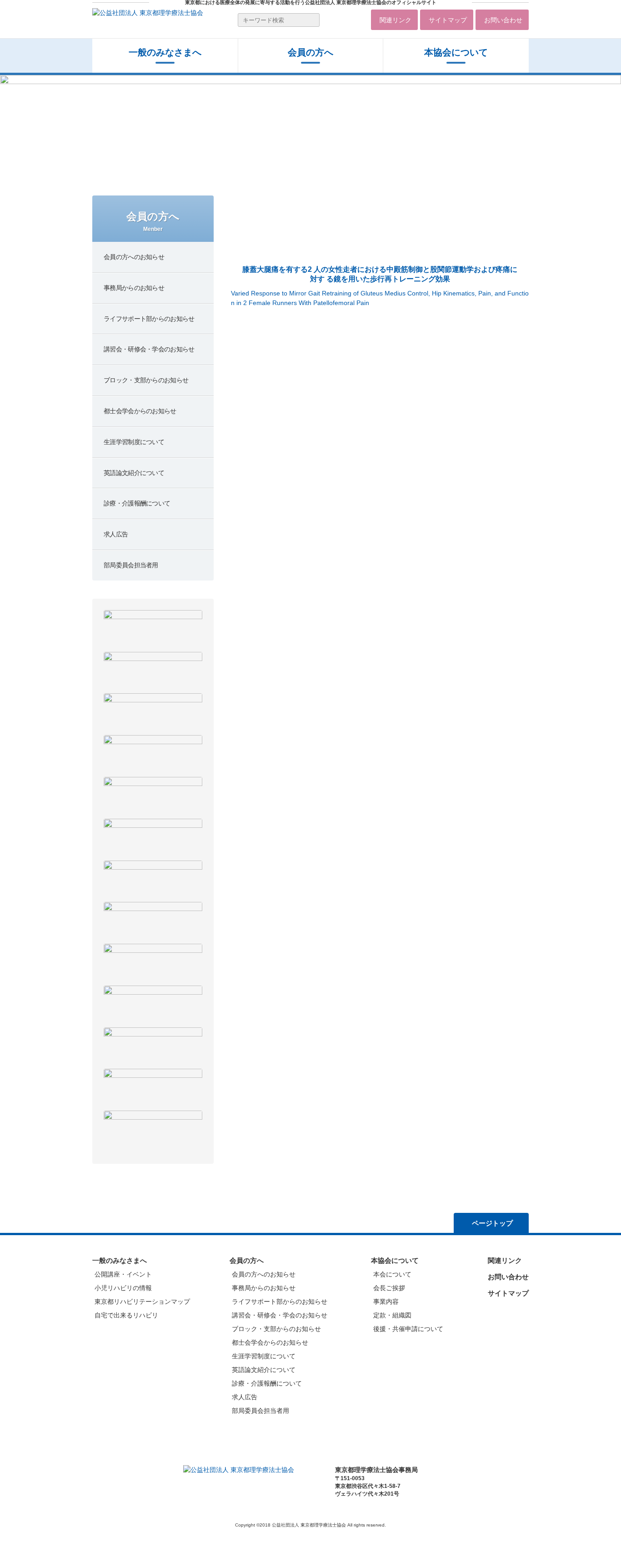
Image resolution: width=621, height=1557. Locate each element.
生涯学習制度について (263, 1356)
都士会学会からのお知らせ (270, 1342)
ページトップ (492, 1223)
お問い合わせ (503, 20)
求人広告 (244, 1397)
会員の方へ (247, 1260)
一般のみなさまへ (165, 52)
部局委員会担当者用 (260, 1410)
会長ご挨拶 (389, 1288)
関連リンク (395, 20)
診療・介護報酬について (267, 1383)
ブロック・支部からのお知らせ (276, 1328)
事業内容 (386, 1301)
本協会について (456, 52)
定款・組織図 (392, 1315)
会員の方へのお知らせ (263, 1274)
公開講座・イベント (123, 1274)
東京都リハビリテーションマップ (142, 1301)
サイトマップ (448, 20)
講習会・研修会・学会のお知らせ (279, 1315)
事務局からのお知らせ (263, 1288)
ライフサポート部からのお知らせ (279, 1301)
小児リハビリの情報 (123, 1288)
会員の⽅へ (310, 52)
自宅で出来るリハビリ (126, 1315)
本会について (392, 1274)
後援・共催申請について (408, 1328)
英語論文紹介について (263, 1369)
